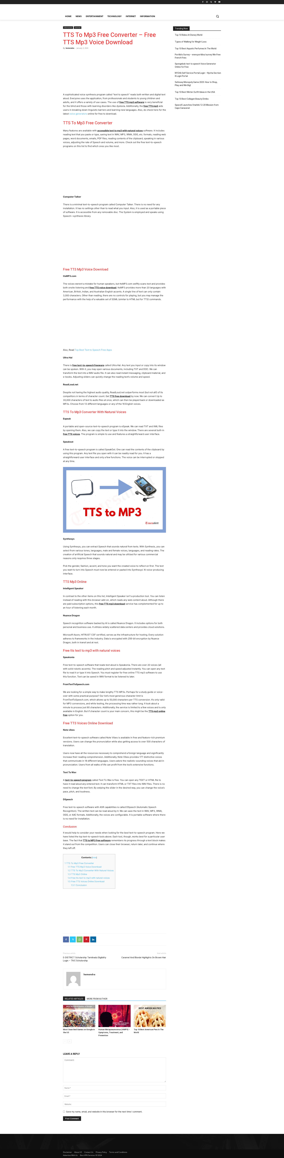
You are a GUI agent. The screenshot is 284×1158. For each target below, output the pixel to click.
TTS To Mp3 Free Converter (79, 863)
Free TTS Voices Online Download (86, 881)
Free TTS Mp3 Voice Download (84, 866)
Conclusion (79, 885)
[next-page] (69, 1041)
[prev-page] (65, 1041)
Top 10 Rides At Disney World (188, 35)
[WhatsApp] (80, 939)
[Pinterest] (86, 939)
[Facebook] (203, 2)
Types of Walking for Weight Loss (190, 42)
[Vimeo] (215, 2)
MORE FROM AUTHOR (97, 999)
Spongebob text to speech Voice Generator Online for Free (195, 65)
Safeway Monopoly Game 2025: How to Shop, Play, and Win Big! (196, 83)
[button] (217, 16)
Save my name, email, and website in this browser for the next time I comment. (104, 1111)
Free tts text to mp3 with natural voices (89, 878)
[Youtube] (219, 2)
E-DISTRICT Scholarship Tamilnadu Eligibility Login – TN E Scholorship (84, 959)
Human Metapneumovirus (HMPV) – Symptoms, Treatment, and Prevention (114, 1032)
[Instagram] (207, 2)
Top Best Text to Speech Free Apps (93, 349)
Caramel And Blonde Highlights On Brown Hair (143, 957)
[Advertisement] (114, 71)
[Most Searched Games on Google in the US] (79, 1016)
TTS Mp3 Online (77, 874)
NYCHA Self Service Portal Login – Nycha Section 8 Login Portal (198, 74)
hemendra (70, 48)
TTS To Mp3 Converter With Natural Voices (91, 870)
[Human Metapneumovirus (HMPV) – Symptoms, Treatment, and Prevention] (114, 1016)
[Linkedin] (93, 939)
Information (68, 27)
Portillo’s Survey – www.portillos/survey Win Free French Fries (198, 56)
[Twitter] (211, 2)
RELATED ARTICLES (74, 999)
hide (94, 857)
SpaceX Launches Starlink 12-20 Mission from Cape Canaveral (197, 106)
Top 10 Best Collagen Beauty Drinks (192, 99)
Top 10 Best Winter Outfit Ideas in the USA (195, 92)
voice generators (78, 113)
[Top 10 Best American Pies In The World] (150, 1016)
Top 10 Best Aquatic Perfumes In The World (195, 48)
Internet (77, 27)
